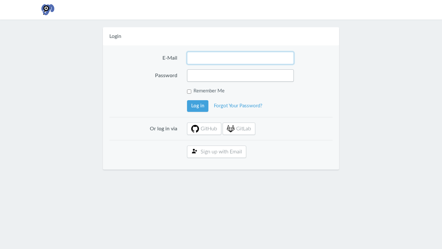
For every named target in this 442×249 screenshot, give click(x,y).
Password (166, 75)
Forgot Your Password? (238, 105)
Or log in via (163, 128)
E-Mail (169, 58)
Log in (197, 105)
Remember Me (209, 91)
